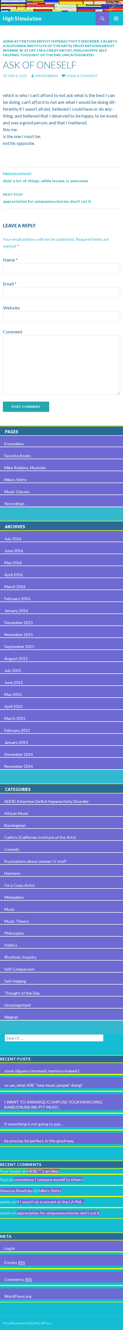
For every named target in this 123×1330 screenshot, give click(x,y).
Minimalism (14, 897)
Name (10, 259)
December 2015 (18, 622)
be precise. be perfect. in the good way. (39, 1140)
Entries (14, 1262)
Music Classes (17, 491)
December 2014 (18, 754)
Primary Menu (116, 18)
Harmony (12, 873)
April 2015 (13, 706)
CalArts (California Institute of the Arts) (60, 43)
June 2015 (13, 682)
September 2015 (19, 646)
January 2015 (16, 742)
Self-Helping (15, 981)
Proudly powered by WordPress (27, 1323)
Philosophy (85, 50)
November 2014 (18, 766)
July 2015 (12, 670)
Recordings (14, 503)
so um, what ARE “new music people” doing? (43, 1085)
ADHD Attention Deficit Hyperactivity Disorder (51, 41)
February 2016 (17, 598)
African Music (16, 813)
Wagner (11, 1017)
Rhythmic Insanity (20, 957)
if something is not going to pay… (33, 1124)
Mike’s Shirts (15, 479)
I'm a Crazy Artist (54, 50)
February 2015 (17, 730)
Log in (9, 1248)
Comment (12, 331)
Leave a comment (82, 76)
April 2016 (13, 574)
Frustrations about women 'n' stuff (35, 861)
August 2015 (16, 658)
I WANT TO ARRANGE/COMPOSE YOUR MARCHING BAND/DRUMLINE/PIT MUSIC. (53, 1105)
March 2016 (14, 586)
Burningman (15, 825)
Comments (18, 1279)
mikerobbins (46, 76)
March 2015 (14, 718)
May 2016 (13, 562)
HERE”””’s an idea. (43, 1171)
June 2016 (13, 550)
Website (11, 307)
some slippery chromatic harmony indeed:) (41, 1070)
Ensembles (14, 443)
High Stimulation (22, 18)
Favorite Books (17, 455)
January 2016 (16, 610)
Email (10, 283)
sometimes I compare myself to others (48, 1179)
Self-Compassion (19, 969)
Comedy (11, 849)
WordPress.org (17, 1296)
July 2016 (12, 538)
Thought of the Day (40, 55)
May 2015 (13, 694)
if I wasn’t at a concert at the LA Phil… (50, 1201)
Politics (10, 945)
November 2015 (18, 634)
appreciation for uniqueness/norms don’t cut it (47, 198)
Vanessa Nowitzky (16, 1190)
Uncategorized (78, 55)
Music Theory (16, 921)
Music (9, 909)
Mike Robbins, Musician (25, 467)
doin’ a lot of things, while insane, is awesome (45, 177)
